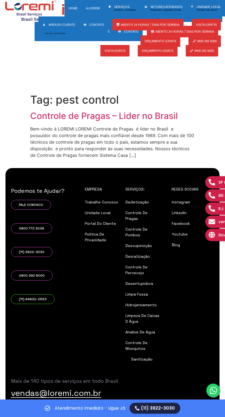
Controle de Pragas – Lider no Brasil (104, 115)
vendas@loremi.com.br (56, 393)
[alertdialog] (112, 408)
